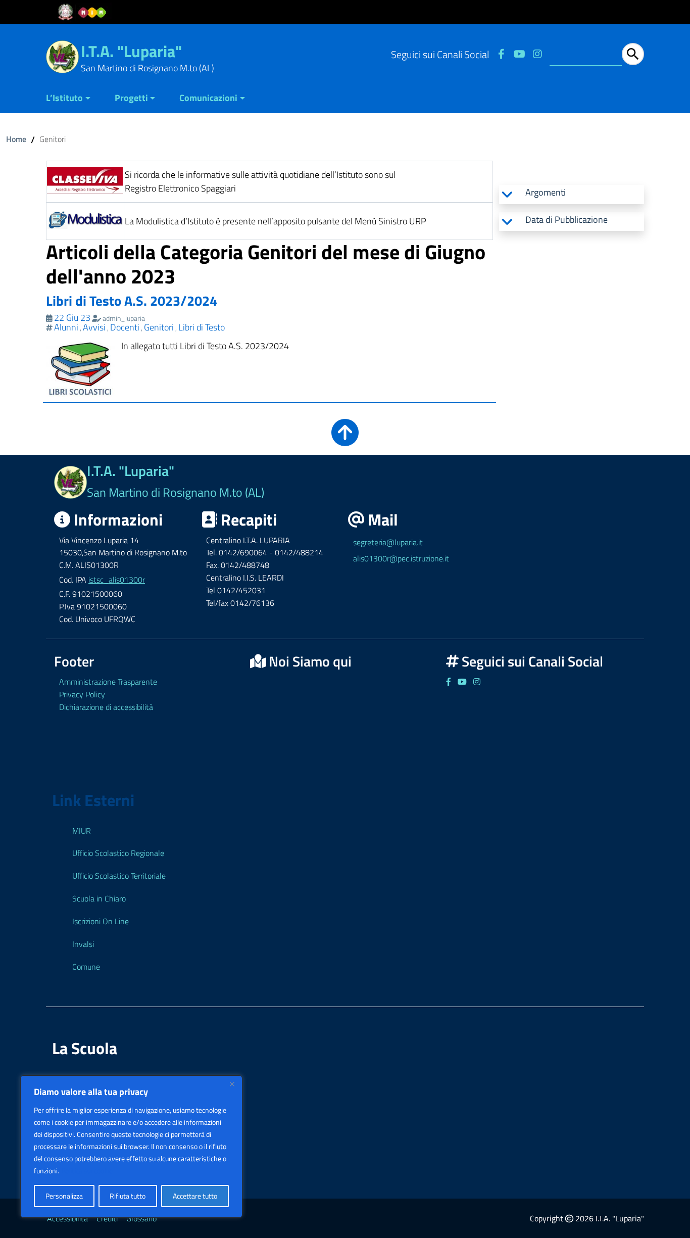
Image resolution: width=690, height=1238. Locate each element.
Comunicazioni (208, 98)
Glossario (141, 1218)
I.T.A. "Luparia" (131, 51)
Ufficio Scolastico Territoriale (119, 876)
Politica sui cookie (87, 1170)
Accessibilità (67, 1218)
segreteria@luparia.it (388, 542)
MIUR (81, 831)
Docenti (124, 327)
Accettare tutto (195, 1196)
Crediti (107, 1218)
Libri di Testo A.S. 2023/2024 (131, 300)
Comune (86, 967)
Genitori (159, 327)
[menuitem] (74, 98)
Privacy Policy (82, 694)
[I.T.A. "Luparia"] (62, 56)
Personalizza (64, 1196)
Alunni (66, 327)
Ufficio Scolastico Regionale (118, 853)
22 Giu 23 (72, 317)
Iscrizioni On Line (100, 921)
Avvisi (94, 327)
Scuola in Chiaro (99, 898)
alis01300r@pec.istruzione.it (401, 558)
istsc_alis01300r (116, 580)
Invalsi (83, 944)
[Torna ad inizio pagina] (345, 439)
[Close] (232, 1084)
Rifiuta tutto (127, 1196)
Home (16, 139)
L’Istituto (64, 98)
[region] (131, 1146)
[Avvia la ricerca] (633, 54)
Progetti (131, 98)
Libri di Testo (201, 327)
